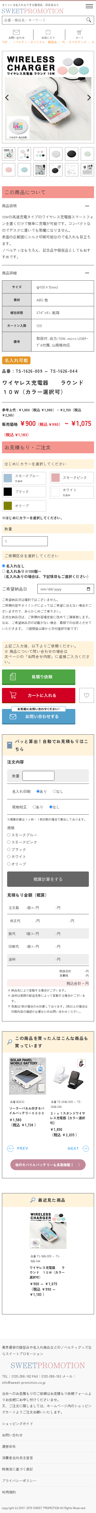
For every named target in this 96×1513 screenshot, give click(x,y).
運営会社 (9, 1446)
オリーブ (18, 864)
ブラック (18, 849)
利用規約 (9, 1492)
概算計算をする (48, 879)
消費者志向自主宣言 (17, 1457)
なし (60, 791)
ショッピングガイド (17, 1423)
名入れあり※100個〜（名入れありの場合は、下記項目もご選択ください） (46, 574)
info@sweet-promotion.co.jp (24, 1382)
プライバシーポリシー (19, 1480)
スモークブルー (24, 834)
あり (43, 791)
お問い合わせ (12, 1434)
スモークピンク (24, 842)
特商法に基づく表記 (17, 1469)
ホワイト (18, 856)
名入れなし (15, 565)
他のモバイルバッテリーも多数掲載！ (44, 1164)
